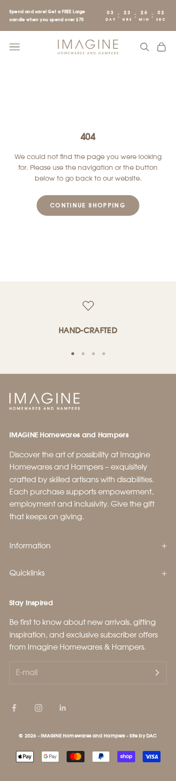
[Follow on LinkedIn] (63, 708)
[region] (88, 318)
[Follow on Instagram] (38, 708)
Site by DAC (143, 735)
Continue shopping (88, 205)
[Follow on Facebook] (14, 708)
